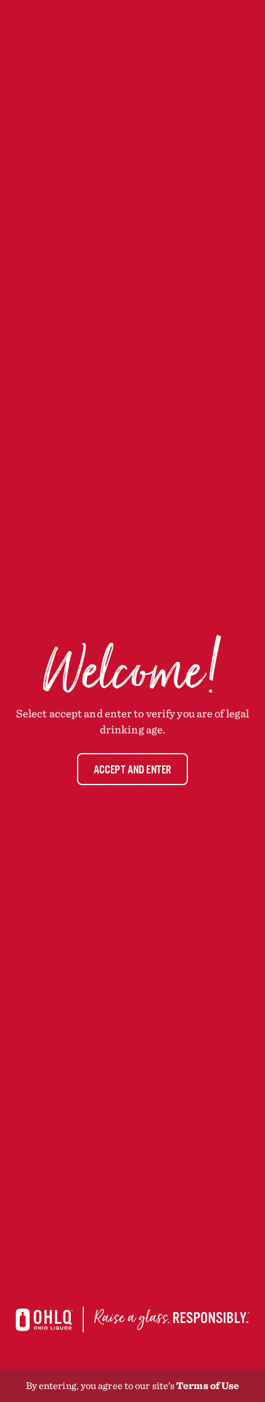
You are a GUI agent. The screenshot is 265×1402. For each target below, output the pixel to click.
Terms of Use (207, 1385)
